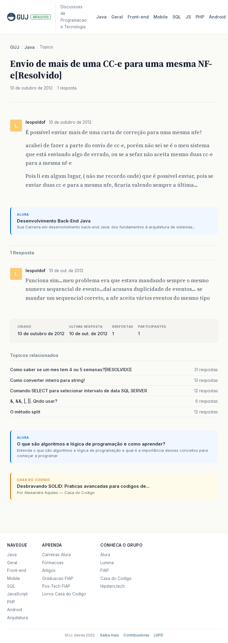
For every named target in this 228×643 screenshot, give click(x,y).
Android (217, 17)
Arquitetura (17, 617)
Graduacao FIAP (57, 578)
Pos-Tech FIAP (56, 586)
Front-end (16, 570)
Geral (117, 17)
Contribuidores (136, 635)
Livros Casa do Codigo (64, 594)
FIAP (104, 570)
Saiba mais (109, 635)
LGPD (158, 635)
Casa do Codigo (116, 578)
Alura (105, 554)
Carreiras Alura (56, 554)
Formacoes (53, 562)
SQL (176, 17)
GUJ (14, 47)
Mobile (160, 17)
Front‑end (138, 17)
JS (188, 17)
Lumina (107, 562)
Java (101, 17)
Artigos (49, 570)
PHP (200, 17)
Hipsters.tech (112, 586)
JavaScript (17, 594)
